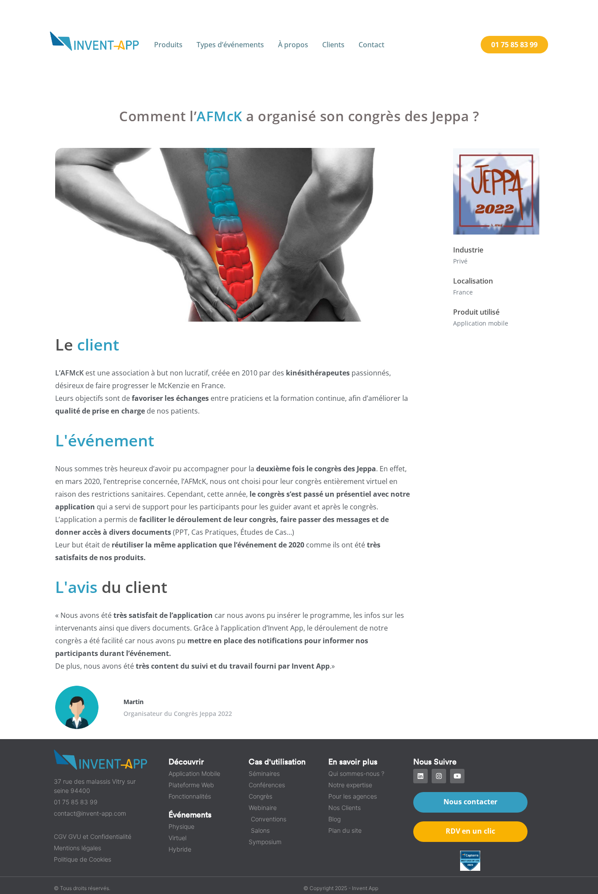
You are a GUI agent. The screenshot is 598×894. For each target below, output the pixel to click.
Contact (371, 44)
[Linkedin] (420, 776)
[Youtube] (457, 776)
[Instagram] (439, 776)
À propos (293, 44)
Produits (168, 44)
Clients (333, 44)
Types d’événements (230, 44)
